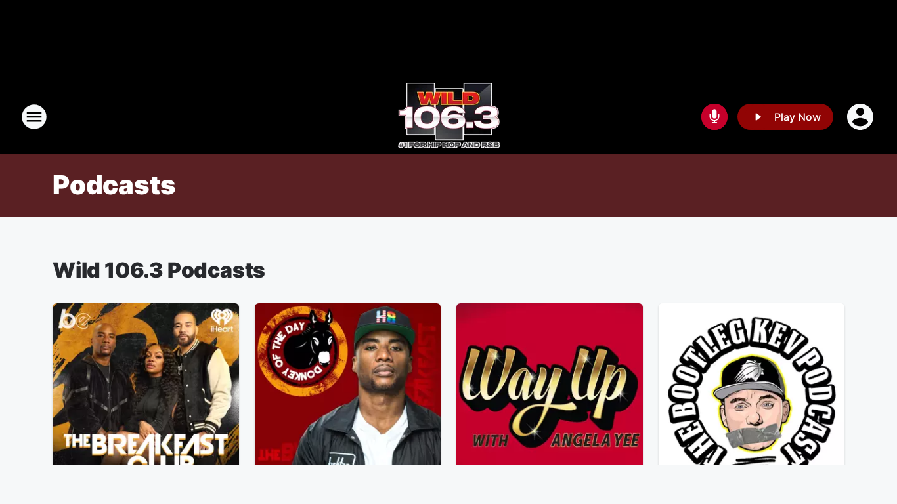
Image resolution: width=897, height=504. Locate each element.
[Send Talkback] (714, 117)
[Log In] (861, 117)
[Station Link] (449, 117)
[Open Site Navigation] (34, 117)
